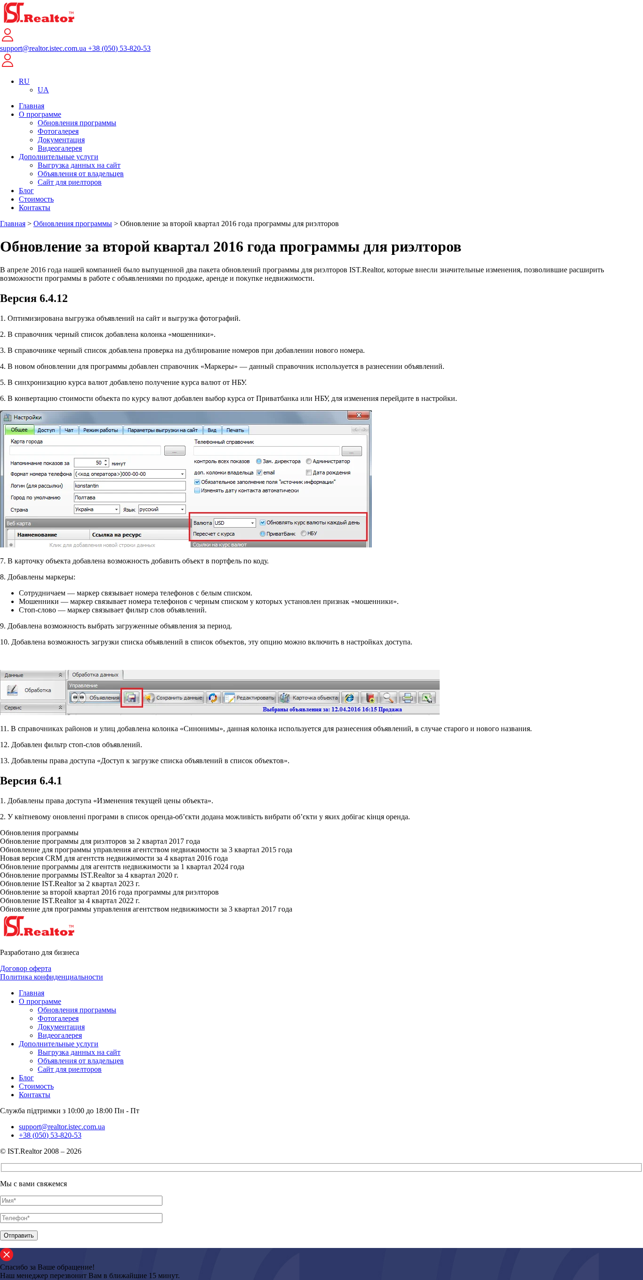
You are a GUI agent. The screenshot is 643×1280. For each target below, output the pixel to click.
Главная (31, 106)
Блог (26, 191)
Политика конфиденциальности (51, 977)
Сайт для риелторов (70, 182)
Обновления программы (77, 123)
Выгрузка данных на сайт (79, 165)
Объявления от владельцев (81, 174)
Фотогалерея (58, 131)
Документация (61, 140)
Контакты (34, 208)
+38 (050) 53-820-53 (119, 48)
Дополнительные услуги (58, 157)
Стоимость (36, 199)
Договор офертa (25, 968)
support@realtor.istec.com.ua (44, 48)
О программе (40, 114)
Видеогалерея (60, 148)
